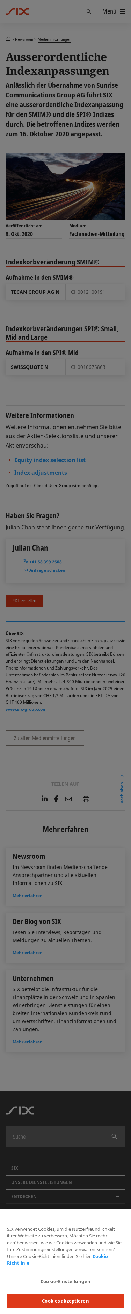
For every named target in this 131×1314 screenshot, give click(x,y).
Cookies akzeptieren (65, 1301)
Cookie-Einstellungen (65, 1281)
